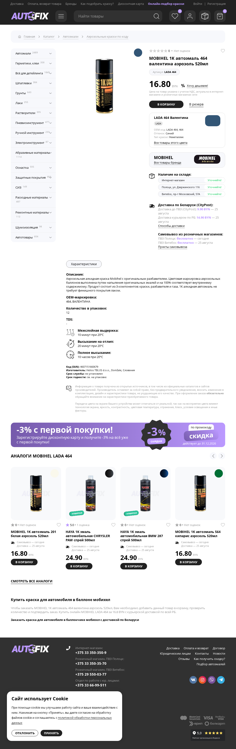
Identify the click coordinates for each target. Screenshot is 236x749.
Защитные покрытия (33, 177)
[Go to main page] (30, 16)
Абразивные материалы (32, 154)
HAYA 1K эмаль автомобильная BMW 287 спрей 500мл (141, 536)
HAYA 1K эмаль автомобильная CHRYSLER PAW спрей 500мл (88, 536)
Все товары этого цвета (170, 143)
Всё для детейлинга (32, 73)
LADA (158, 123)
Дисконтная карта (131, 4)
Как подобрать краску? (97, 4)
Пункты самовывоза (172, 247)
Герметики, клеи (29, 63)
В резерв (196, 104)
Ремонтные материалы (32, 214)
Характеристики (84, 264)
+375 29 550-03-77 (90, 674)
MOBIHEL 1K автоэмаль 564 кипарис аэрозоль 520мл (198, 534)
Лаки (21, 102)
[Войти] (190, 16)
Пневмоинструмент (32, 122)
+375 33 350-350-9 (90, 652)
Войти (197, 4)
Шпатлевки (26, 83)
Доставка (17, 4)
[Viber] (211, 680)
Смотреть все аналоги (32, 581)
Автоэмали (26, 53)
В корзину (166, 104)
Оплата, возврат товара (44, 4)
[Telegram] (221, 680)
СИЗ (21, 187)
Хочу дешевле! (197, 86)
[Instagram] (202, 680)
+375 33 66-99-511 (90, 685)
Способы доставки (171, 226)
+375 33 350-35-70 (90, 663)
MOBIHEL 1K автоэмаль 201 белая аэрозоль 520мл (33, 534)
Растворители (28, 112)
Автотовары (26, 237)
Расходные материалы (31, 199)
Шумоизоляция (28, 227)
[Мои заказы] (205, 16)
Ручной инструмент (32, 132)
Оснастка (24, 167)
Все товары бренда (167, 162)
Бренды (71, 4)
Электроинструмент (31, 142)
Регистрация (216, 4)
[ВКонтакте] (193, 680)
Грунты (23, 92)
